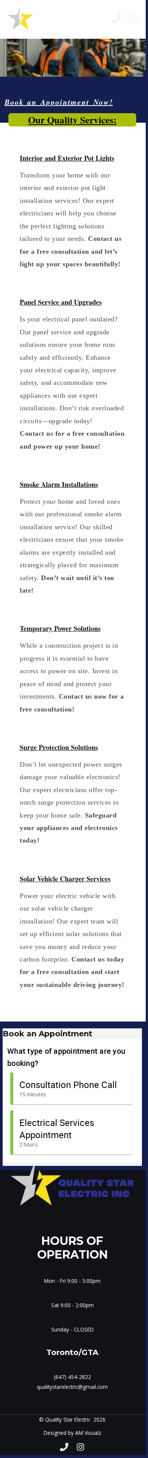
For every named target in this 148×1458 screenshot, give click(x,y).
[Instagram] (133, 18)
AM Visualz (88, 1432)
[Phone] (116, 18)
